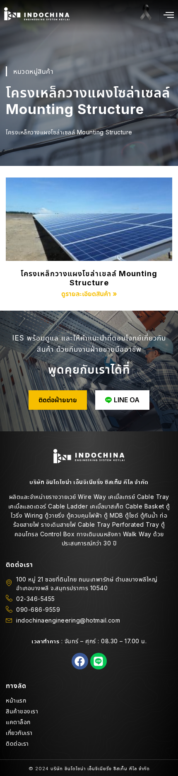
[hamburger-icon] (168, 14)
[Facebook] (80, 661)
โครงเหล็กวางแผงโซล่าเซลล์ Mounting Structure (89, 278)
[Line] (98, 661)
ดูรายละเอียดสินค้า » (89, 293)
